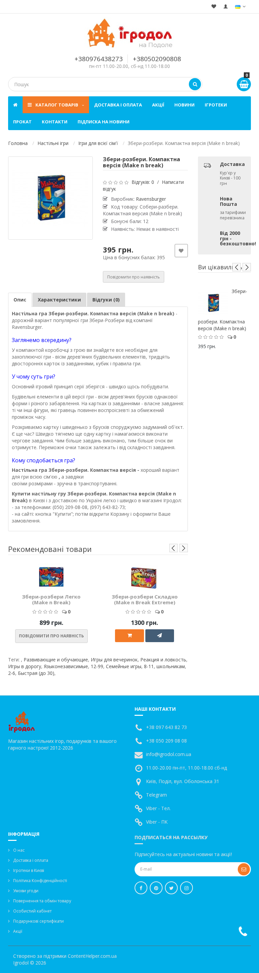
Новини (184, 105)
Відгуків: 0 (143, 182)
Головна (18, 143)
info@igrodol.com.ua (168, 754)
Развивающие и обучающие (56, 659)
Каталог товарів (56, 105)
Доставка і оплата (118, 105)
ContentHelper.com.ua (92, 956)
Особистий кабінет (32, 911)
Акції (158, 105)
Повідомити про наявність (133, 277)
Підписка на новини (104, 122)
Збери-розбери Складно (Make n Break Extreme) (145, 599)
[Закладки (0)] (214, 6)
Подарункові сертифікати (38, 921)
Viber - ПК (157, 822)
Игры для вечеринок (114, 659)
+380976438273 (99, 58)
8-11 (149, 666)
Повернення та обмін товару (42, 900)
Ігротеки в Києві (28, 870)
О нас (19, 850)
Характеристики (59, 299)
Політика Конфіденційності (40, 880)
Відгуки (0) (106, 299)
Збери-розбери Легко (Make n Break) (51, 599)
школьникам (170, 666)
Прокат (22, 122)
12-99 (97, 666)
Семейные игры (123, 666)
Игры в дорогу (24, 666)
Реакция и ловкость (163, 659)
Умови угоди (25, 890)
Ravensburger (151, 199)
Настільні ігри (52, 143)
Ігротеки (216, 105)
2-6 (11, 673)
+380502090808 (157, 58)
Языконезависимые (66, 666)
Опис (19, 299)
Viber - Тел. (158, 808)
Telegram (156, 795)
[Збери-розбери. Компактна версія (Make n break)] (50, 198)
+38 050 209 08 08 (166, 740)
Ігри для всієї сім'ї (98, 143)
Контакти (54, 122)
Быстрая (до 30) (36, 673)
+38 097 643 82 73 (166, 727)
